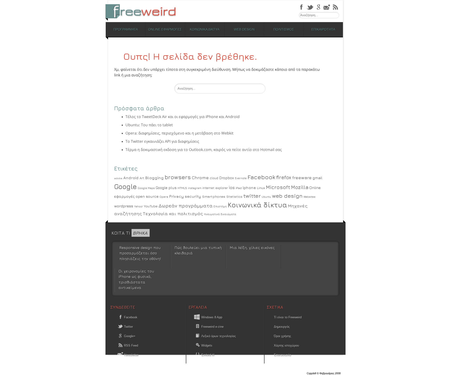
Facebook (261, 177)
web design (287, 196)
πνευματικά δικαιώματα (220, 214)
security (193, 196)
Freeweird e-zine (212, 326)
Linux (261, 188)
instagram (195, 187)
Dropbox (226, 178)
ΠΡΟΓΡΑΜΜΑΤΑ (125, 29)
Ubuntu (266, 196)
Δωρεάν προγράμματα (186, 205)
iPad (239, 188)
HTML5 (182, 188)
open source (147, 196)
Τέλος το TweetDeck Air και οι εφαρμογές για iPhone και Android (182, 116)
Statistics (234, 196)
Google (125, 186)
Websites (309, 196)
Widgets (206, 345)
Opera (163, 196)
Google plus (166, 188)
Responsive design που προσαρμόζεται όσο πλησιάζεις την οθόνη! (140, 253)
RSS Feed (130, 345)
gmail (317, 178)
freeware (302, 177)
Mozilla (299, 187)
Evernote (241, 178)
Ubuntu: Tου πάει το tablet (149, 124)
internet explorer (215, 188)
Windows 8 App (211, 317)
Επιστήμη (220, 206)
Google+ (129, 336)
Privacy (176, 196)
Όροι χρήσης (282, 336)
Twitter (128, 326)
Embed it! (207, 355)
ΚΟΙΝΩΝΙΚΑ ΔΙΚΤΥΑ (204, 29)
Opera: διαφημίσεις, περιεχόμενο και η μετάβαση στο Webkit (179, 133)
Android (131, 177)
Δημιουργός (282, 326)
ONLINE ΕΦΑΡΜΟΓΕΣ (165, 29)
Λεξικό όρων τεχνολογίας (218, 336)
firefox (283, 177)
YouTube (151, 206)
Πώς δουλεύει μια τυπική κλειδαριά (198, 250)
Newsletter (130, 355)
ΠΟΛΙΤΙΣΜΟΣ (283, 29)
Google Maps (146, 188)
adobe (118, 178)
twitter (252, 196)
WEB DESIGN (244, 29)
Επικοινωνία (282, 355)
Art (142, 178)
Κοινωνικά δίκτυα (257, 205)
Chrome (200, 177)
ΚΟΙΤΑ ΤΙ (129, 233)
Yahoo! (138, 206)
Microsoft (278, 187)
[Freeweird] (143, 11)
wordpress (123, 206)
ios (232, 187)
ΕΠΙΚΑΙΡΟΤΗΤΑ (323, 29)
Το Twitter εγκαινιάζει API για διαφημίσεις (162, 141)
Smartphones (213, 196)
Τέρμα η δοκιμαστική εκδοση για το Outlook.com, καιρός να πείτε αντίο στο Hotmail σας (203, 149)
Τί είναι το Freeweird (288, 317)
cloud (214, 178)
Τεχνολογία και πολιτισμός (173, 213)
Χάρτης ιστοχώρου (286, 345)
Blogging (154, 177)
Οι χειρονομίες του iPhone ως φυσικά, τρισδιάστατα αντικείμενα (136, 279)
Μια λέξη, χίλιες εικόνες (252, 247)
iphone (249, 187)
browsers (178, 177)
